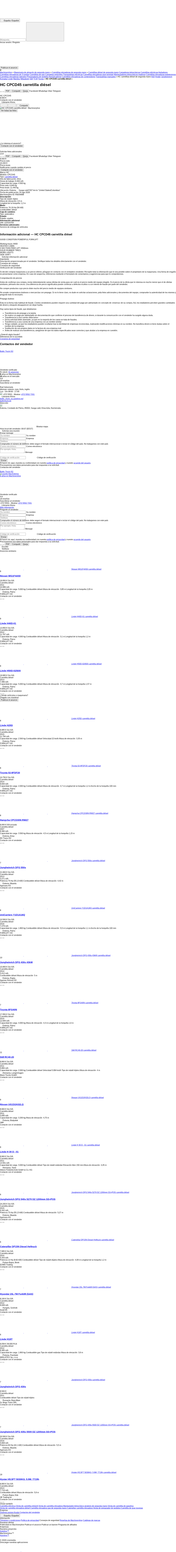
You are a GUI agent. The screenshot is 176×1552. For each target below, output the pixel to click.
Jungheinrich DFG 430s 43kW (16, 962)
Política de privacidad (30, 1520)
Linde (10, 79)
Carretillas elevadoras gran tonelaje (98, 75)
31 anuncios (13, 372)
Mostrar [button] (17, 394)
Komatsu (4, 79)
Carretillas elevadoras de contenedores (78, 77)
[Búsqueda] (45, 31)
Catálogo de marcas (91, 1520)
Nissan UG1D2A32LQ (12, 1104)
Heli (153, 77)
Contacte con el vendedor (12, 146)
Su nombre (31, 436)
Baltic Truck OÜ (6, 351)
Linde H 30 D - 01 (9, 1151)
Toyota (41, 79)
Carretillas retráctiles (54, 75)
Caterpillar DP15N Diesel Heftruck (18, 1246)
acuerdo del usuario (82, 463)
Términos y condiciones (10, 1520)
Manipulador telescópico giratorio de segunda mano (85, 1506)
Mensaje (29, 452)
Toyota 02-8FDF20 (10, 772)
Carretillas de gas (37, 75)
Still (31, 79)
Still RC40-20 (7, 1057)
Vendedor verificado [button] (8, 370)
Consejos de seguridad (10, 339)
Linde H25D (6, 725)
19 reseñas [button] (4, 381)
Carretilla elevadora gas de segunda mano (48, 1508)
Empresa (30, 438)
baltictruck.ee (5, 401)
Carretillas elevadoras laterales (13, 77)
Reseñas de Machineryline (71, 1520)
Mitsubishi (25, 79)
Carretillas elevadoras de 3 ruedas (14, 75)
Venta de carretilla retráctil (27, 1506)
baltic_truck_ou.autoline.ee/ (11, 399)
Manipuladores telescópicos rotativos (129, 75)
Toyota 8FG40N (8, 1009)
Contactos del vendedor (30, 1512)
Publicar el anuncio (9, 700)
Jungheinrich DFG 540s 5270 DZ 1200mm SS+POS (27, 1199)
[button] (88, 54)
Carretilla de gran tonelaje (132, 1508)
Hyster (158, 77)
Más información (7, 507)
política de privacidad (56, 463)
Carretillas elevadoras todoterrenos (161, 75)
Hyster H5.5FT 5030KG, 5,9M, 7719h (19, 1479)
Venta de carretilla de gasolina (120, 1506)
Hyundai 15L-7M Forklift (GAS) (16, 1294)
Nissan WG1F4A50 (10, 576)
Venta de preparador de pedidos (107, 1508)
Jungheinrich (166, 77)
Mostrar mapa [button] (42, 427)
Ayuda (16, 1512)
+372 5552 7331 (28, 394)
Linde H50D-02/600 (10, 670)
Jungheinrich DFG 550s (13, 867)
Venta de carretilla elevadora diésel (15, 1508)
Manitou (16, 79)
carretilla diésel (11, 177)
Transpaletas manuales (106, 77)
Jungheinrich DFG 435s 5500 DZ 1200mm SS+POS (27, 1432)
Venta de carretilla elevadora (50, 1506)
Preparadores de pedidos (37, 77)
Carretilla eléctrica (8, 1506)
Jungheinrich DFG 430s (13, 1386)
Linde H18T (6, 1339)
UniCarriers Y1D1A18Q (12, 915)
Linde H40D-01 (8, 623)
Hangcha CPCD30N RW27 (14, 820)
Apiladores (163, 72)
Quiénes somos (6, 1512)
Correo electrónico (34, 446)
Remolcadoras (55, 77)
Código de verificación (46, 458)
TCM (35, 79)
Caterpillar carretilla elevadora (80, 1508)
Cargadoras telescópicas (129, 72)
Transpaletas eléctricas (73, 75)
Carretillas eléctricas (149, 72)
